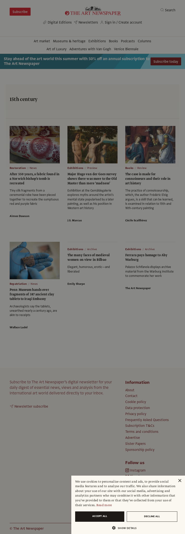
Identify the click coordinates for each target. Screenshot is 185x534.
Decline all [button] (152, 516)
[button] (126, 528)
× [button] (179, 481)
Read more (104, 505)
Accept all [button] (99, 516)
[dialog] (128, 505)
